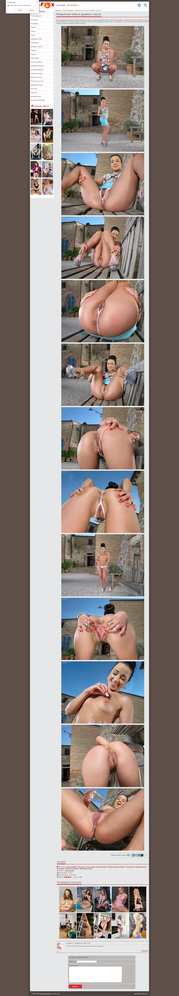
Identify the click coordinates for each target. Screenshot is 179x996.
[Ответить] (144, 951)
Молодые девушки (37, 69)
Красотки (34, 89)
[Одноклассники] (136, 855)
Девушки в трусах (37, 46)
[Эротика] (43, 5)
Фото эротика (45, 993)
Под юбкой (34, 43)
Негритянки (35, 58)
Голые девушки (36, 16)
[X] (142, 855)
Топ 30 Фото (72, 5)
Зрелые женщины (37, 73)
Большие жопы (36, 96)
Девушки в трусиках (72, 868)
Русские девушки (36, 62)
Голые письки (90, 867)
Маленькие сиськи (37, 81)
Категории (61, 5)
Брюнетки (34, 20)
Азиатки (33, 54)
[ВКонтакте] (133, 855)
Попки (33, 35)
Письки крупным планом (116, 867)
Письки (33, 31)
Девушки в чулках (37, 85)
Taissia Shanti (69, 870)
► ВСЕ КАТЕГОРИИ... (38, 100)
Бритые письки (101, 867)
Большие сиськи (36, 77)
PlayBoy (33, 50)
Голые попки (130, 867)
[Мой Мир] (139, 855)
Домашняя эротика (37, 66)
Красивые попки (36, 39)
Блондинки (34, 23)
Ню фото (34, 92)
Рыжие (33, 27)
